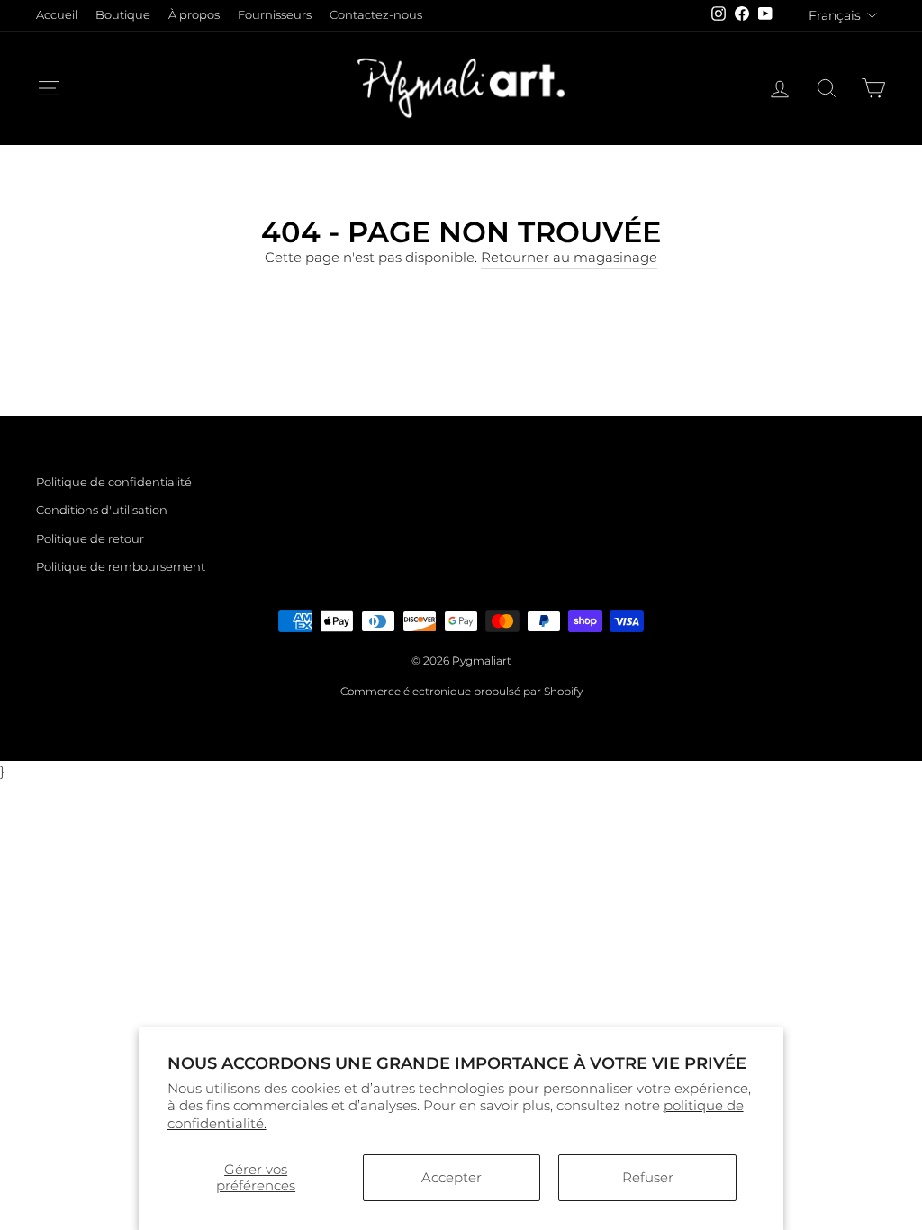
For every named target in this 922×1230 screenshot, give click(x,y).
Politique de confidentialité (114, 482)
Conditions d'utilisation (101, 510)
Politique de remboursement (120, 567)
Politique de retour (90, 539)
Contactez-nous (376, 15)
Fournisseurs (275, 15)
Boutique (122, 15)
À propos (194, 15)
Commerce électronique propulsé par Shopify (461, 691)
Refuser (647, 1177)
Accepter (451, 1177)
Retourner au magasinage (569, 257)
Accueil (56, 15)
